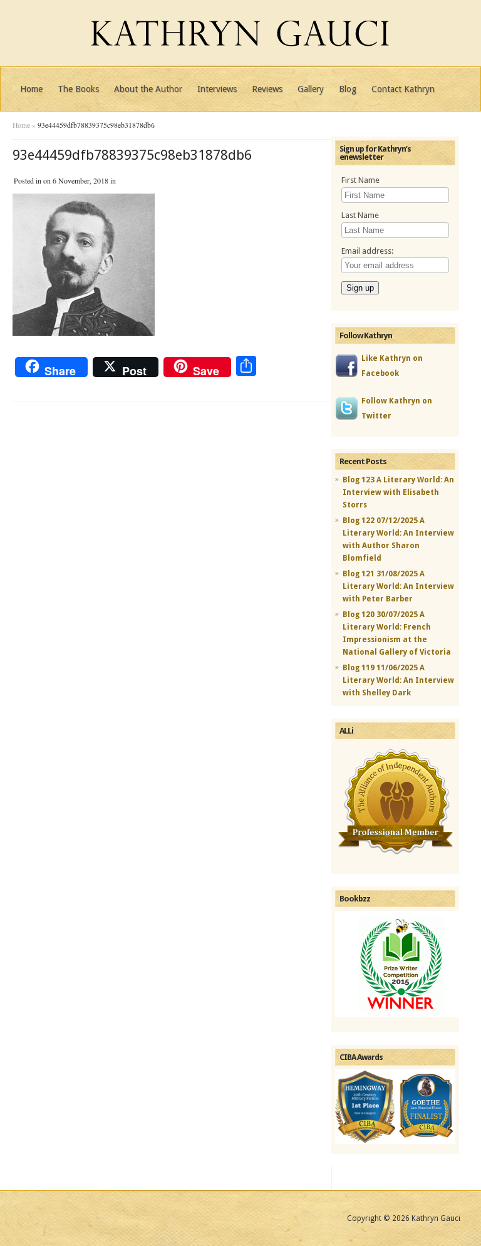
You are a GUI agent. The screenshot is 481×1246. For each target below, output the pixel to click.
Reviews (267, 89)
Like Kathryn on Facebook (392, 366)
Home (31, 89)
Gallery (310, 89)
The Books (78, 89)
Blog (347, 89)
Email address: (367, 251)
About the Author (148, 89)
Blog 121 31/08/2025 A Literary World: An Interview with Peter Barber (398, 586)
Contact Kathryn (403, 89)
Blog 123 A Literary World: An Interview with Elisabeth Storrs (398, 492)
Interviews (217, 89)
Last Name (360, 215)
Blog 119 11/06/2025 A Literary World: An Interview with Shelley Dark (398, 680)
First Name (360, 180)
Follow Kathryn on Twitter (396, 408)
